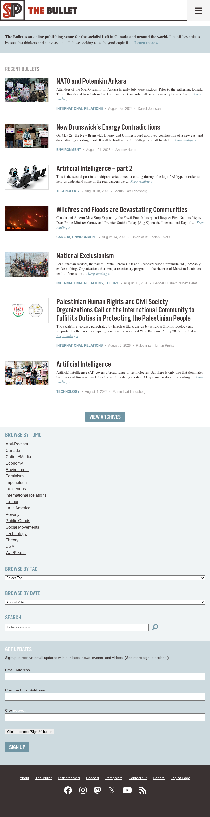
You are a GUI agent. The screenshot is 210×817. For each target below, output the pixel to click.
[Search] (155, 627)
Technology (68, 191)
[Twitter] (112, 790)
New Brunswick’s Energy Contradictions (108, 128)
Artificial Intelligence (83, 364)
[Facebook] (68, 790)
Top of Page (180, 778)
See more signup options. (146, 658)
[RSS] (142, 790)
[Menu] (198, 10)
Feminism (15, 476)
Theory (112, 283)
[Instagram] (83, 790)
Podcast (92, 778)
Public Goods (18, 521)
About (24, 778)
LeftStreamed (69, 778)
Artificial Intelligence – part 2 (94, 169)
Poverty (12, 514)
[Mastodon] (97, 790)
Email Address (17, 670)
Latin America (18, 508)
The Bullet (43, 778)
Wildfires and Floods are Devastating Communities (121, 210)
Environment (68, 150)
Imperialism (16, 482)
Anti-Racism (17, 444)
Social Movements (22, 527)
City (15, 710)
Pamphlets (113, 778)
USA (10, 546)
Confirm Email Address (25, 690)
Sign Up (17, 747)
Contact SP (138, 778)
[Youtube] (127, 790)
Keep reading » (185, 140)
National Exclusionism (85, 256)
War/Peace (16, 553)
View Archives (105, 417)
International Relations (79, 109)
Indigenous (16, 489)
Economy (14, 463)
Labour (12, 501)
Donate (159, 778)
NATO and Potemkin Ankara (91, 81)
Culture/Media (18, 457)
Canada (63, 237)
